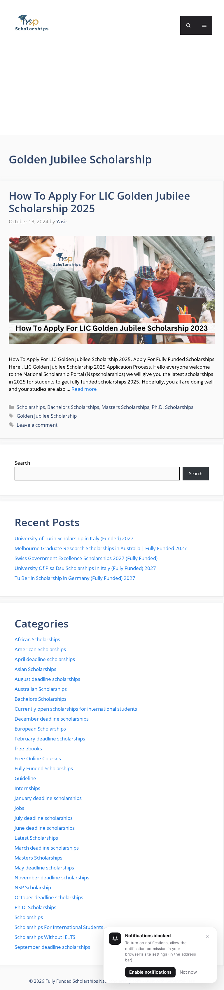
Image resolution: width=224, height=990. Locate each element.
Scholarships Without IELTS (45, 937)
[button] (188, 25)
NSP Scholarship (33, 887)
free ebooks (28, 748)
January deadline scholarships (48, 798)
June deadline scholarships (45, 828)
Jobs (19, 808)
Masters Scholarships (125, 407)
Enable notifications (150, 972)
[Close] (207, 937)
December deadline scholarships (52, 718)
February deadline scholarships (50, 738)
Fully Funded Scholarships (44, 768)
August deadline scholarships (47, 679)
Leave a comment (37, 424)
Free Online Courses (38, 758)
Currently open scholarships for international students (76, 708)
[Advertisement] (112, 94)
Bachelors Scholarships (73, 407)
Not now (188, 972)
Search (22, 462)
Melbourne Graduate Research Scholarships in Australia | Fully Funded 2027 (101, 548)
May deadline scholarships (44, 867)
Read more (84, 389)
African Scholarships (37, 639)
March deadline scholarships (47, 847)
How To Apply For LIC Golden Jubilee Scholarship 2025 (99, 202)
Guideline (25, 778)
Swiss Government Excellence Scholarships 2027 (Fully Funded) (86, 558)
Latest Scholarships (36, 837)
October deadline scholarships (49, 897)
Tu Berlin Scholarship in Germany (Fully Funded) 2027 (75, 578)
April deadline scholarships (45, 659)
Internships (27, 788)
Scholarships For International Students (59, 927)
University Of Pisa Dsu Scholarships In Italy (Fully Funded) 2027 (85, 568)
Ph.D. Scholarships (172, 407)
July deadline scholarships (44, 818)
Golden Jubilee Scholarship (47, 415)
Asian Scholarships (35, 669)
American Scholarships (40, 649)
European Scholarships (40, 728)
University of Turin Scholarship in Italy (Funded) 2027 (74, 538)
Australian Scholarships (41, 689)
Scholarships (31, 407)
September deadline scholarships (52, 947)
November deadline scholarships (52, 877)
